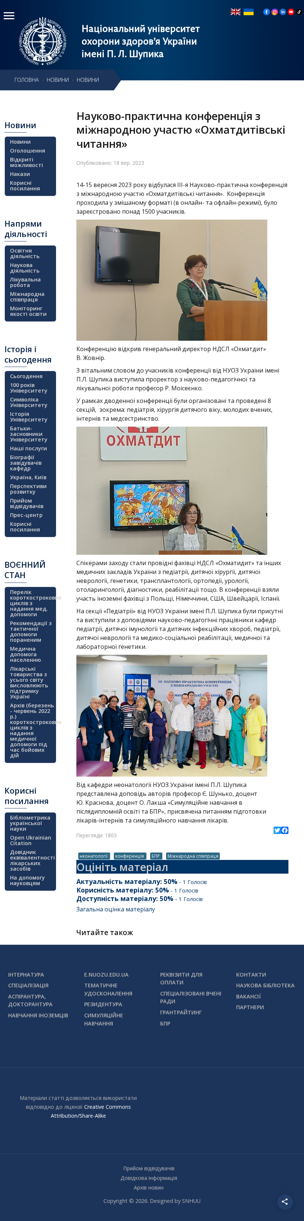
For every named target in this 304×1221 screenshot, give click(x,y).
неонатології (94, 856)
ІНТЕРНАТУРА (26, 974)
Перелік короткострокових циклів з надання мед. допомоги (32, 603)
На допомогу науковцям (27, 880)
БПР (156, 856)
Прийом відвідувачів (26, 503)
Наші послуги (28, 448)
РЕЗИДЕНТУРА (103, 1004)
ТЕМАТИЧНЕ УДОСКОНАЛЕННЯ (108, 989)
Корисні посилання (25, 185)
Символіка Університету (28, 402)
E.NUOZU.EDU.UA (106, 974)
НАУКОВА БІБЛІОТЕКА (265, 985)
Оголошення (27, 150)
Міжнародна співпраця (193, 856)
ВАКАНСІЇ (248, 996)
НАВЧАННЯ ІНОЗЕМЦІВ (38, 1015)
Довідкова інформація (148, 1177)
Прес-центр (26, 515)
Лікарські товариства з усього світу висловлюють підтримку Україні (29, 682)
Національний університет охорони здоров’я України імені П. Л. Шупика (141, 41)
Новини (20, 142)
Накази (20, 174)
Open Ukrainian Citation (30, 840)
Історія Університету (28, 417)
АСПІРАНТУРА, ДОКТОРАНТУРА (30, 1000)
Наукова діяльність (25, 268)
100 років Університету (28, 388)
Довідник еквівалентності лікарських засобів (32, 860)
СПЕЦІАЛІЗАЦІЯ (28, 985)
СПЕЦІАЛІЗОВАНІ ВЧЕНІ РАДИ (190, 997)
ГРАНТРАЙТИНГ (181, 1012)
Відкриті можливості (26, 162)
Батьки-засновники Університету (28, 434)
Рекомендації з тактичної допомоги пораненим (31, 631)
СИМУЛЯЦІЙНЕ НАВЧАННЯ (103, 1019)
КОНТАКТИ (251, 974)
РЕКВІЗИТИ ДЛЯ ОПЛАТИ (181, 978)
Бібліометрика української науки (30, 823)
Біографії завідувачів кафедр (26, 462)
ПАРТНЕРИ (250, 1007)
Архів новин (148, 1187)
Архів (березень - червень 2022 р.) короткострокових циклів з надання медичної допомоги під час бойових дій (32, 730)
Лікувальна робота (25, 282)
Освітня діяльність (25, 253)
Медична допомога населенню (25, 654)
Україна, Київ (28, 477)
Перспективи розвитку (28, 489)
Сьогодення (26, 376)
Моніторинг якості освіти (28, 311)
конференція (130, 856)
